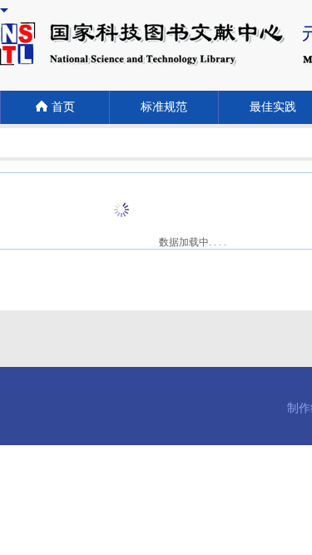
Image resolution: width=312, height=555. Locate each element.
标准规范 (164, 107)
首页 (63, 107)
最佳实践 (273, 107)
